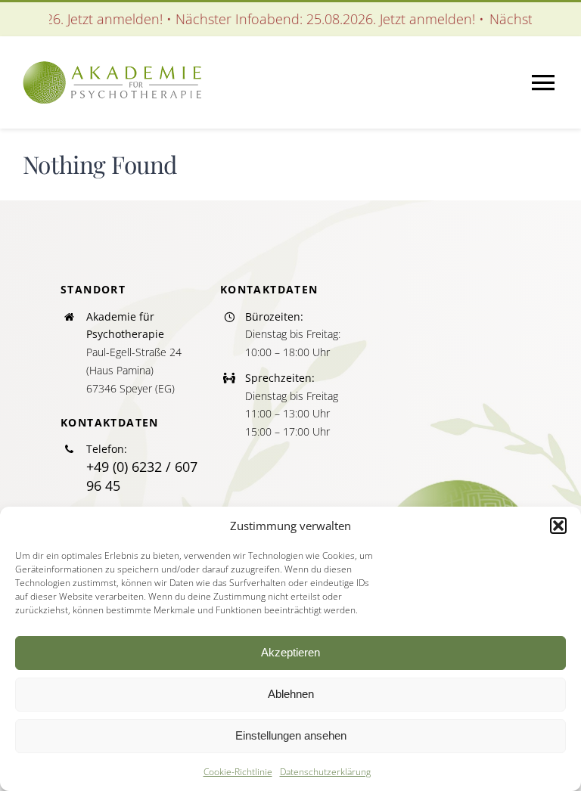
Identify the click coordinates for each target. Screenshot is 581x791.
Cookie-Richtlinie (238, 771)
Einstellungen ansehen (290, 735)
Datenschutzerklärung (325, 771)
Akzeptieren (290, 652)
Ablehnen (291, 693)
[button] (558, 525)
